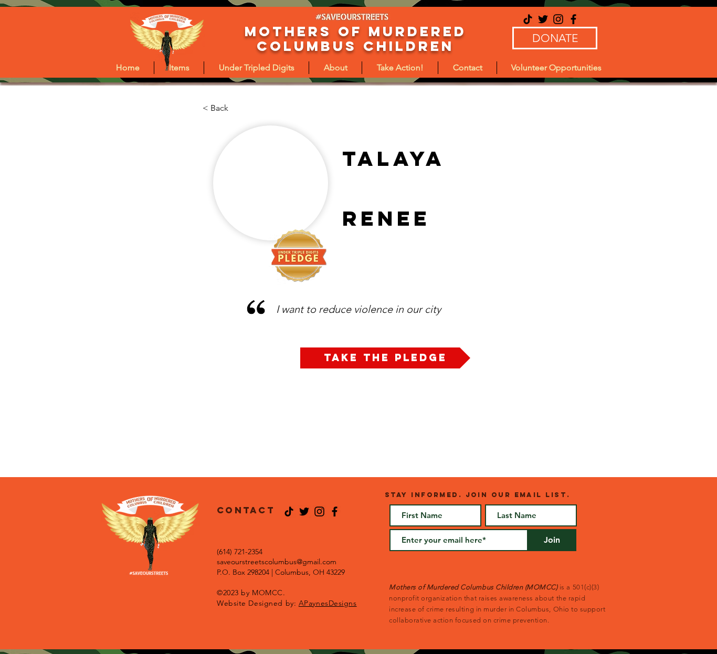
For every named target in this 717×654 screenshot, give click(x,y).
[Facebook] (573, 19)
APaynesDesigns (328, 603)
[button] (256, 67)
